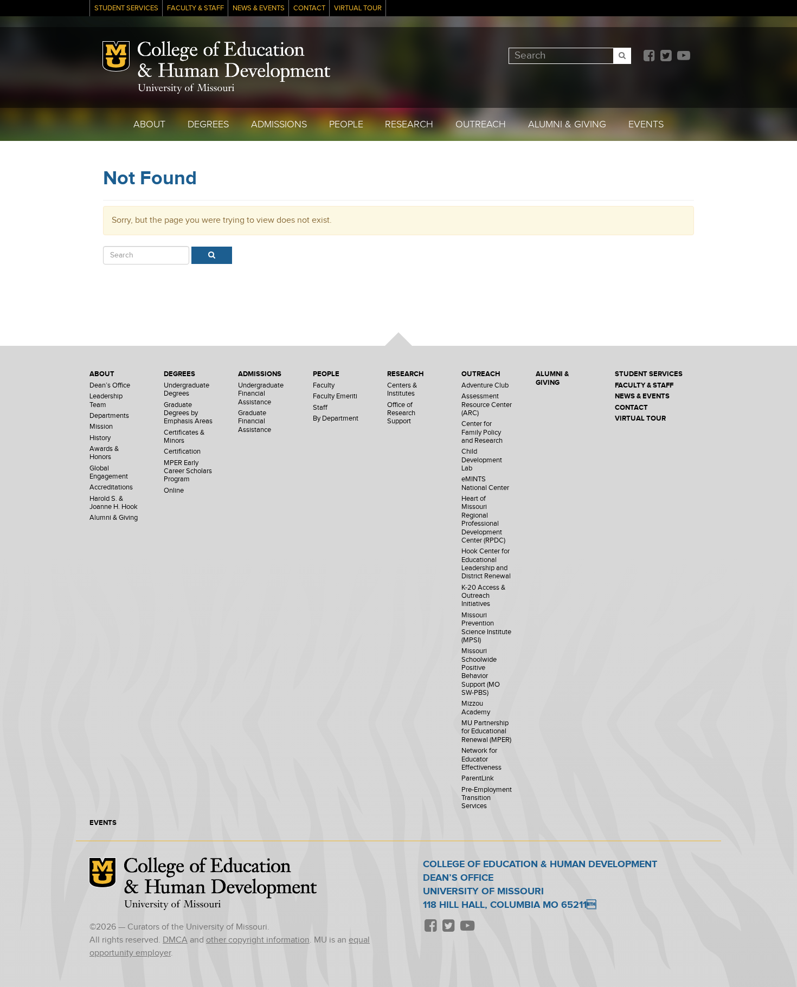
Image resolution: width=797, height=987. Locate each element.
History (100, 438)
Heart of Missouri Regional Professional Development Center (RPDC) (483, 520)
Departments (109, 416)
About (149, 124)
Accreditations (111, 487)
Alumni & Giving (567, 124)
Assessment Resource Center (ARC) (486, 404)
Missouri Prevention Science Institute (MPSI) (486, 627)
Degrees (208, 124)
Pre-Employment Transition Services (486, 798)
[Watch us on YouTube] (683, 57)
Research (409, 124)
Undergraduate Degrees (186, 390)
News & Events (259, 8)
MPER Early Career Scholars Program (188, 471)
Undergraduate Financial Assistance (261, 394)
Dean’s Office (109, 386)
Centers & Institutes (402, 390)
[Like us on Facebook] (649, 57)
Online (174, 491)
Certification (182, 452)
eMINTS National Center (485, 483)
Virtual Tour (358, 8)
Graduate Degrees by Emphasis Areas (188, 413)
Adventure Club (485, 386)
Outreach (480, 124)
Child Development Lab (481, 460)
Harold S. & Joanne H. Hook (113, 503)
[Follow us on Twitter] (666, 57)
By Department (335, 419)
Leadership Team (106, 400)
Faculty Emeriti (335, 396)
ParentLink (477, 779)
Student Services (126, 8)
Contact (309, 8)
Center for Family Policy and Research (482, 432)
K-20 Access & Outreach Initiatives (483, 596)
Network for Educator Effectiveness (481, 759)
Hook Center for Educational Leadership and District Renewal (486, 563)
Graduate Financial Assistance (254, 421)
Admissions (279, 124)
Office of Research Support (401, 413)
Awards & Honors (104, 453)
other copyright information (258, 940)
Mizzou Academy (475, 708)
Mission (101, 427)
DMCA (175, 940)
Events (646, 124)
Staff (320, 408)
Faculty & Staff (195, 8)
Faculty (324, 386)
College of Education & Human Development (234, 61)
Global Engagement (108, 473)
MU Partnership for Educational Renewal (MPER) (486, 731)
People (346, 124)
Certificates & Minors (184, 437)
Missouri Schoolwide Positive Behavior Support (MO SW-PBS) (480, 672)
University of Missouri (186, 88)
